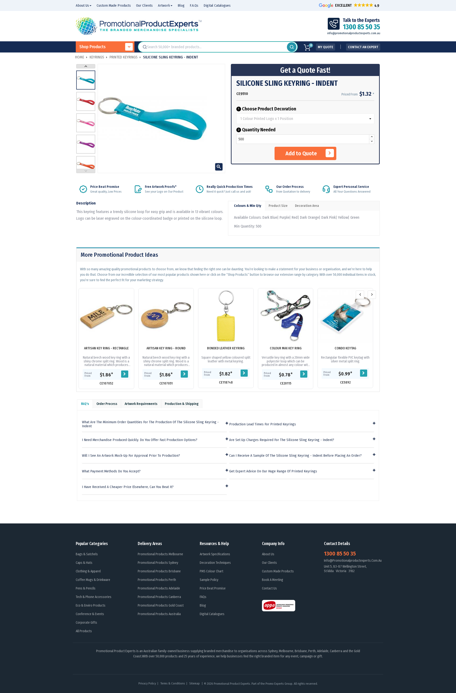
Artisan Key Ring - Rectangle (106, 348)
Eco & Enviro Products (90, 605)
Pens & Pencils (85, 588)
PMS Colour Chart (211, 571)
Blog (203, 605)
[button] (349, 5)
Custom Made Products (278, 571)
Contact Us (269, 588)
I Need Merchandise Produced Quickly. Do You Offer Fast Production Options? (139, 440)
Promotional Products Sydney (158, 563)
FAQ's (85, 404)
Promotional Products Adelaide (159, 588)
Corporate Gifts (86, 623)
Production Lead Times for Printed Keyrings (262, 424)
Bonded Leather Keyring (226, 348)
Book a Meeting (272, 580)
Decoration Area (307, 206)
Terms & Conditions (172, 683)
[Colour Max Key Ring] (285, 315)
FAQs (203, 597)
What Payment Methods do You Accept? (111, 471)
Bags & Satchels (87, 554)
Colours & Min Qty (247, 206)
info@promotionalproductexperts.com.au (353, 33)
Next (85, 66)
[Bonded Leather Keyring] (225, 315)
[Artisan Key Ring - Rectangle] (106, 315)
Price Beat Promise (213, 588)
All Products (84, 631)
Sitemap (194, 683)
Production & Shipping (182, 404)
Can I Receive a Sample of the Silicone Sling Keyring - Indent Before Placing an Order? (295, 456)
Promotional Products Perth (157, 580)
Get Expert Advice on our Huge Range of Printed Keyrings (273, 471)
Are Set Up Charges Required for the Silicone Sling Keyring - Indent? (281, 440)
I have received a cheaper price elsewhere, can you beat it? (128, 487)
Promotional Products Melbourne (160, 554)
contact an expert (363, 47)
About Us (268, 554)
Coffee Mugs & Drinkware (93, 580)
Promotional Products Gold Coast (161, 605)
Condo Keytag (345, 348)
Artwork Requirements (141, 404)
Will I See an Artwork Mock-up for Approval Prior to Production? (131, 456)
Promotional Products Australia (159, 614)
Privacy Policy (147, 683)
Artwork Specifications (215, 554)
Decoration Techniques (215, 563)
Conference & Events (90, 614)
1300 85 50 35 (340, 553)
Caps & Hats (84, 563)
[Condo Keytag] (345, 315)
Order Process (106, 404)
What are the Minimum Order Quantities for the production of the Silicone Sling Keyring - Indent (150, 424)
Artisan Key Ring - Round (166, 348)
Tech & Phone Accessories (93, 597)
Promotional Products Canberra (159, 597)
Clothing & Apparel (88, 571)
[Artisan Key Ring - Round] (166, 315)
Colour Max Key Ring (286, 348)
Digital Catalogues (212, 614)
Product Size (278, 206)
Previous (85, 171)
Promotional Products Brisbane (159, 571)
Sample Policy (209, 580)
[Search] (291, 47)
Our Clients (269, 563)
